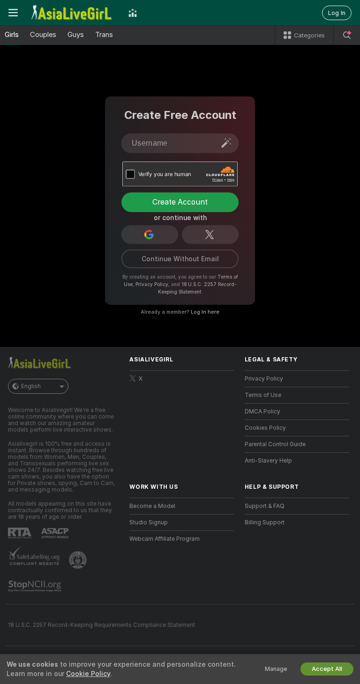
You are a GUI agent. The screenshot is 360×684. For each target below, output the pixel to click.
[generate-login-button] (226, 142)
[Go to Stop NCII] (35, 586)
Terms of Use (263, 395)
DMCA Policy (262, 411)
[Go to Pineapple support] (79, 560)
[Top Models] (132, 12)
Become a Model (152, 506)
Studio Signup (148, 522)
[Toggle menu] (13, 12)
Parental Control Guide (275, 444)
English (31, 386)
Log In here (205, 312)
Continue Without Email (180, 259)
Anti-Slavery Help (268, 460)
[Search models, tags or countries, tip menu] (347, 35)
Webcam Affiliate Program (164, 539)
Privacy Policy (151, 284)
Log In (336, 12)
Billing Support (265, 522)
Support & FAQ (265, 506)
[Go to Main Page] (73, 12)
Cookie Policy (88, 673)
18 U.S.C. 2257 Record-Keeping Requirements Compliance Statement (101, 625)
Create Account (180, 202)
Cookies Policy (265, 428)
